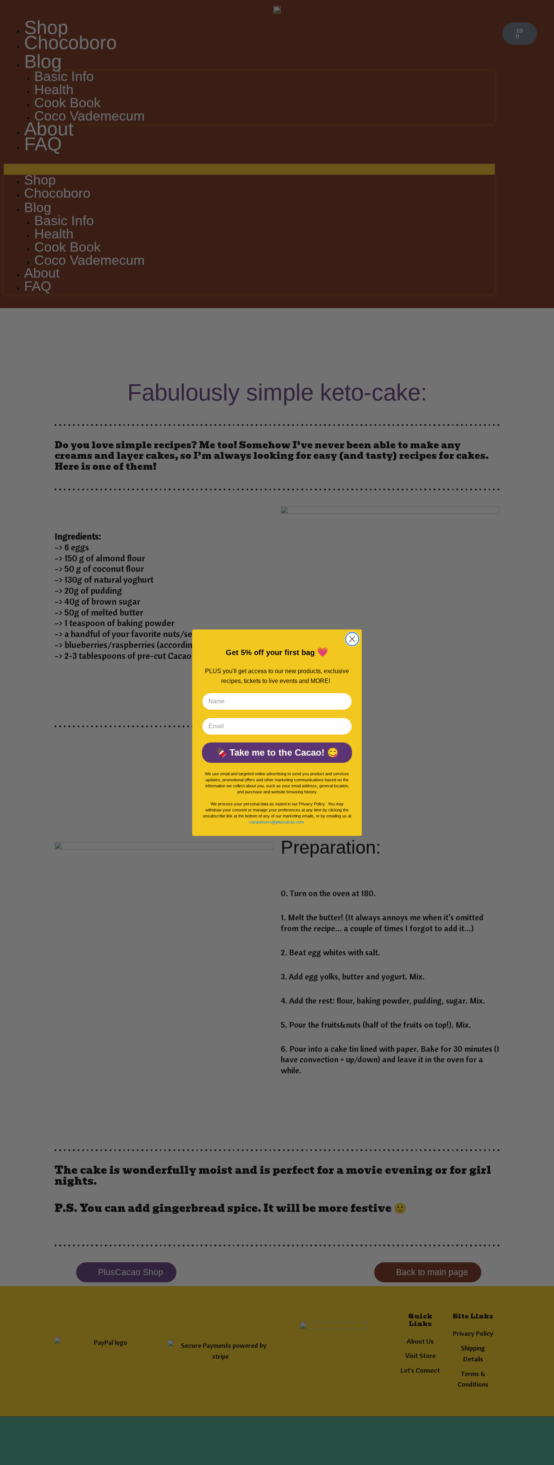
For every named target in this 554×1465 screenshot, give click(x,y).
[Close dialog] (352, 639)
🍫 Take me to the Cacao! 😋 (277, 752)
